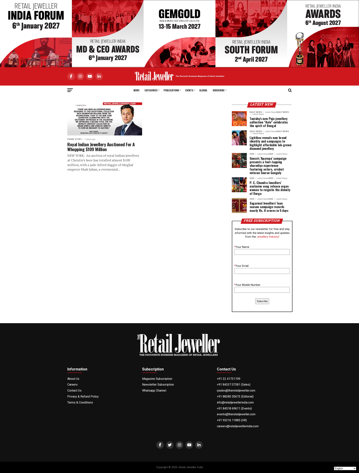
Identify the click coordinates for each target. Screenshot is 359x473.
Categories (151, 90)
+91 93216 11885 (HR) (232, 420)
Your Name (241, 247)
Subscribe (219, 90)
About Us (73, 379)
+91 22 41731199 (228, 379)
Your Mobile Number (247, 285)
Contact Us (74, 390)
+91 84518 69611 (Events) (234, 408)
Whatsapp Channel (154, 390)
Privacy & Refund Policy (83, 396)
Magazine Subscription (157, 379)
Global (203, 90)
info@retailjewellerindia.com (235, 402)
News (136, 90)
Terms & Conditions (80, 402)
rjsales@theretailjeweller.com (236, 390)
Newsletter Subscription (158, 384)
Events (189, 90)
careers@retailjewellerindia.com (238, 426)
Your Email (241, 266)
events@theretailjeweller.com (236, 414)
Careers (72, 384)
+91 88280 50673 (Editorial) (235, 396)
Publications (171, 90)
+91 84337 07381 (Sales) (233, 384)
